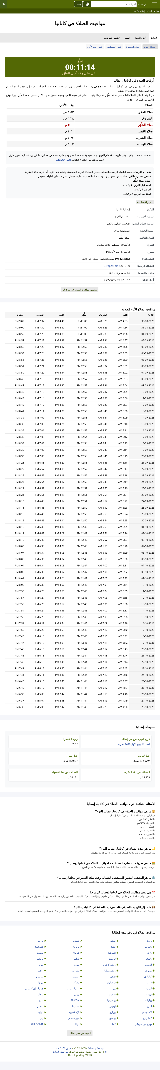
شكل (113, 976)
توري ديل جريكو (143, 1024)
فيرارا (149, 982)
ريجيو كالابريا (109, 964)
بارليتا (40, 1012)
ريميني (75, 976)
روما (149, 940)
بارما (40, 964)
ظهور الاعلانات (64, 1048)
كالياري (148, 976)
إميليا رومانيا (73, 988)
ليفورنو (75, 970)
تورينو (40, 940)
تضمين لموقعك (112, 37)
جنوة (113, 946)
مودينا (76, 964)
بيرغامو (112, 988)
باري (149, 952)
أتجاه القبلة (140, 37)
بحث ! (78, 4)
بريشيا (40, 958)
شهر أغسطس (114, 46)
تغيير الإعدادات (63, 159)
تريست (112, 958)
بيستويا (112, 1018)
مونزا (40, 982)
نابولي (76, 940)
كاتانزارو (147, 1018)
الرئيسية (142, 4)
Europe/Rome (111, 266)
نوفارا (40, 994)
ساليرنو (39, 976)
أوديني (112, 1006)
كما (114, 1024)
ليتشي (40, 1006)
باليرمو (148, 946)
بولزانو (148, 1000)
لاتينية (149, 988)
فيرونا (76, 952)
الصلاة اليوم (150, 46)
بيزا (41, 1018)
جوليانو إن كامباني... (33, 988)
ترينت (149, 994)
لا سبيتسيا (147, 1012)
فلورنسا (39, 946)
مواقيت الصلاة (60, 1051)
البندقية (112, 952)
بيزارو (113, 1012)
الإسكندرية (74, 1012)
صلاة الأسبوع (132, 46)
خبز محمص (73, 1018)
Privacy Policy (96, 1048)
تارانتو (76, 958)
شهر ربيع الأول (94, 46)
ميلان (113, 940)
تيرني (76, 994)
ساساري (111, 982)
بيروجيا (148, 970)
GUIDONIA (37, 1024)
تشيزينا (75, 1006)
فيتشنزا (112, 994)
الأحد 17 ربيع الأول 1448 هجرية (134, 744)
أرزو (41, 1000)
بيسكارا (75, 982)
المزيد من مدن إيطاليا (80, 1033)
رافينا (40, 970)
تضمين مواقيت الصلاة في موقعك (80, 289)
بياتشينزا (111, 1000)
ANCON (75, 1000)
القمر (127, 37)
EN (3, 4)
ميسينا (40, 952)
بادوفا (149, 958)
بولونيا (76, 946)
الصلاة (154, 37)
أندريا (149, 1006)
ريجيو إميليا (110, 970)
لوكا (77, 1024)
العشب (148, 964)
